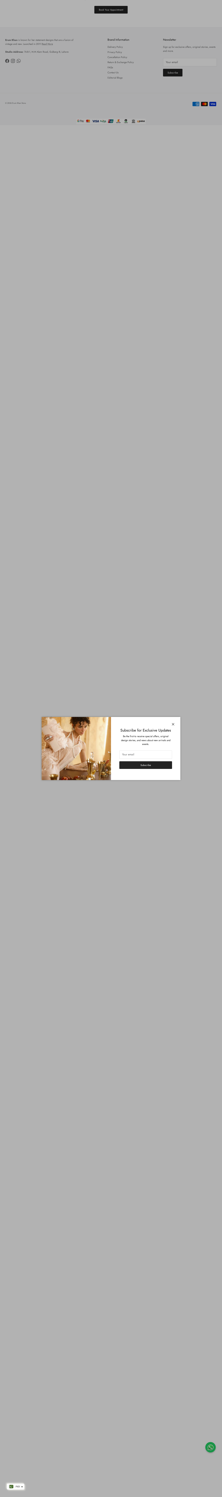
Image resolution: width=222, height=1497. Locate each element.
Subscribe (145, 765)
